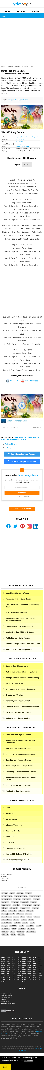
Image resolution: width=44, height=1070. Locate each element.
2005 (19, 975)
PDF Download (31, 381)
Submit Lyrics (6, 994)
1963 (8, 965)
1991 (29, 971)
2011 (8, 977)
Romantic (6, 929)
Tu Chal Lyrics (18, 638)
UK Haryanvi (19, 139)
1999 (29, 973)
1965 (19, 965)
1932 (13, 957)
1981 (18, 969)
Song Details (23, 100)
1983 (29, 969)
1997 (19, 973)
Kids (16, 917)
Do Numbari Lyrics (21, 672)
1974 (24, 967)
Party (31, 920)
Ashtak (20, 893)
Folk (4, 911)
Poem (25, 923)
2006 (24, 975)
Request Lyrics (6, 996)
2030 (24, 981)
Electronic (14, 908)
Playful (18, 923)
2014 (24, 977)
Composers (5, 878)
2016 (34, 977)
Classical (25, 902)
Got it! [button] (5, 1067)
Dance (34, 902)
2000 (34, 973)
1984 (34, 969)
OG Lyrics (18, 785)
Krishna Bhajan (35, 896)
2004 (14, 975)
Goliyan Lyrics (18, 701)
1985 (40, 969)
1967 (29, 965)
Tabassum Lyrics (18, 599)
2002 (3, 975)
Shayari (5, 931)
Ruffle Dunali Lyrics (19, 766)
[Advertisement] (22, 42)
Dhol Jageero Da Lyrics (21, 689)
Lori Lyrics (9, 447)
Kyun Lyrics (15, 695)
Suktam (21, 934)
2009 (40, 975)
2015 (29, 977)
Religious (30, 926)
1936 (34, 957)
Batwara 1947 (11, 819)
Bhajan (29, 893)
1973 (19, 967)
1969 (40, 965)
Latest (8, 11)
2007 (29, 975)
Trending (35, 11)
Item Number (7, 917)
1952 (34, 961)
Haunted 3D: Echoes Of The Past (19, 854)
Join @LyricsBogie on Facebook (23, 461)
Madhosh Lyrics (20, 632)
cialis (11, 943)
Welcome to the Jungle (15, 848)
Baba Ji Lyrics (11, 444)
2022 (24, 979)
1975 (29, 967)
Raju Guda (19, 141)
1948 (13, 961)
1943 (29, 959)
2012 (13, 977)
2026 (3, 981)
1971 (8, 967)
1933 (19, 957)
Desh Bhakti (27, 905)
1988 (13, 971)
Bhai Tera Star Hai (13, 831)
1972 (13, 967)
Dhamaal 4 (10, 837)
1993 (40, 971)
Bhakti (5, 893)
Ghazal (30, 911)
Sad (14, 929)
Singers (4, 876)
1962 (3, 965)
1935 (29, 957)
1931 (8, 957)
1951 (29, 961)
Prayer (5, 926)
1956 (13, 963)
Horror (29, 914)
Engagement (25, 908)
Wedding (21, 931)
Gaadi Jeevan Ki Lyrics (19, 735)
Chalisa (17, 899)
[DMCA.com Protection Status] (8, 1012)
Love (29, 917)
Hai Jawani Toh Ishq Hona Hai (17, 860)
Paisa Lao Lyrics (19, 649)
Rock (39, 926)
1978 (3, 969)
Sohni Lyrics (17, 666)
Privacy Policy (6, 998)
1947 (8, 961)
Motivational (7, 920)
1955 (8, 963)
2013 (19, 977)
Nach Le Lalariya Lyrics (23, 644)
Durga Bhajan (7, 896)
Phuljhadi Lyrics (18, 791)
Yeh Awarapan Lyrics (19, 626)
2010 (3, 977)
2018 (3, 979)
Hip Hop (20, 914)
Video (15, 100)
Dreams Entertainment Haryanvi (26, 137)
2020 (13, 979)
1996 (13, 973)
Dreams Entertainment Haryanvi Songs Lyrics (21, 438)
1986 (3, 971)
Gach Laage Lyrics (21, 772)
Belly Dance (6, 905)
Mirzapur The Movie (14, 825)
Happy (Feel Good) (22, 146)
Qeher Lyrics (18, 712)
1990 (24, 971)
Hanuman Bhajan (21, 896)
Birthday (15, 902)
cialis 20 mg (4, 943)
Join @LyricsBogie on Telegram (24, 454)
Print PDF (14, 381)
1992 (34, 971)
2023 (29, 979)
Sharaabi (31, 929)
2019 (8, 979)
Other (24, 920)
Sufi (13, 931)
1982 (24, 969)
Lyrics (10, 100)
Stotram (5, 934)
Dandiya (17, 905)
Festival (36, 908)
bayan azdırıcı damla (21, 943)
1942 (24, 959)
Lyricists (4, 880)
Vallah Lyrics (18, 718)
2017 (39, 977)
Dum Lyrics (16, 613)
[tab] (16, 164)
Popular (21, 11)
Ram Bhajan (7, 899)
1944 (34, 959)
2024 (34, 979)
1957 (19, 963)
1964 (13, 965)
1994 (3, 973)
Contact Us (5, 1002)
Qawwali (13, 926)
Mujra (17, 920)
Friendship (13, 911)
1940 (13, 959)
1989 (19, 971)
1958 (24, 963)
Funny (22, 911)
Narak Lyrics (15, 683)
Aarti (12, 893)
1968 (34, 965)
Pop (33, 923)
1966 (24, 965)
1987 (8, 971)
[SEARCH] (41, 15)
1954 (3, 963)
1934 (24, 957)
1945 (40, 959)
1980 (13, 969)
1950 (24, 961)
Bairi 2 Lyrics (18, 748)
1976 (34, 967)
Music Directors (7, 874)
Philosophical (7, 923)
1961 (39, 963)
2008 (34, 975)
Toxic (8, 808)
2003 (8, 975)
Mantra (37, 899)
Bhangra (5, 902)
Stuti (13, 934)
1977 (39, 967)
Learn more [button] (28, 1061)
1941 (18, 959)
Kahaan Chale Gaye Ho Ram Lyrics (20, 619)
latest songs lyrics (28, 475)
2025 (40, 979)
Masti (37, 917)
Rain (22, 926)
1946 (3, 961)
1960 (34, 963)
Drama (37, 905)
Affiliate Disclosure (8, 1004)
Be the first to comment (22, 509)
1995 (8, 973)
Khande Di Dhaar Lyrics (22, 707)
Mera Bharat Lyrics (17, 593)
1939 (8, 959)
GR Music (18, 144)
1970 (3, 967)
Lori (23, 917)
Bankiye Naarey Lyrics (22, 678)
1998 (24, 973)
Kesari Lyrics (18, 760)
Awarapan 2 (10, 813)
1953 (40, 961)
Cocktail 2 (10, 842)
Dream (5, 908)
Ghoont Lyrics (20, 754)
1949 (19, 961)
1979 (8, 969)
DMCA (3, 1000)
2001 (39, 973)
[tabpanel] (22, 271)
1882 (3, 957)
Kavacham (27, 899)
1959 (29, 963)
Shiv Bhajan (31, 931)
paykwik (32, 943)
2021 (18, 979)
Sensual (22, 929)
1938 (3, 959)
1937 (39, 957)
